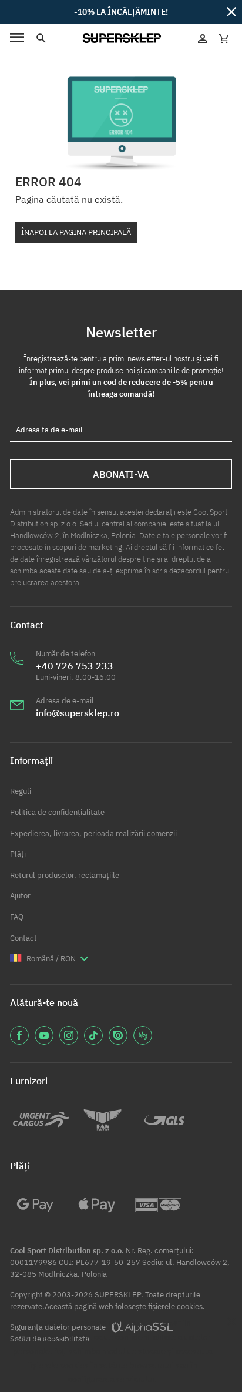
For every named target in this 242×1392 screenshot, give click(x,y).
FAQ (16, 917)
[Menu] (17, 38)
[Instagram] (68, 1035)
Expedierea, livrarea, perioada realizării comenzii (93, 833)
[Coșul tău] (224, 38)
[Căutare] (40, 38)
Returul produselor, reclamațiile (64, 875)
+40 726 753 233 (74, 666)
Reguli (20, 791)
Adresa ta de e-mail (49, 430)
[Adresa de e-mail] (17, 712)
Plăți (18, 854)
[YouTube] (44, 1035)
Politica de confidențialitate (57, 812)
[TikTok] (93, 1035)
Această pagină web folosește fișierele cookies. (125, 1307)
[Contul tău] (202, 38)
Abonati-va (121, 474)
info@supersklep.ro (77, 713)
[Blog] (142, 1035)
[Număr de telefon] (17, 671)
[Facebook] (19, 1035)
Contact (23, 938)
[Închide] (231, 11)
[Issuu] (118, 1035)
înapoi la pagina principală (76, 232)
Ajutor (20, 896)
